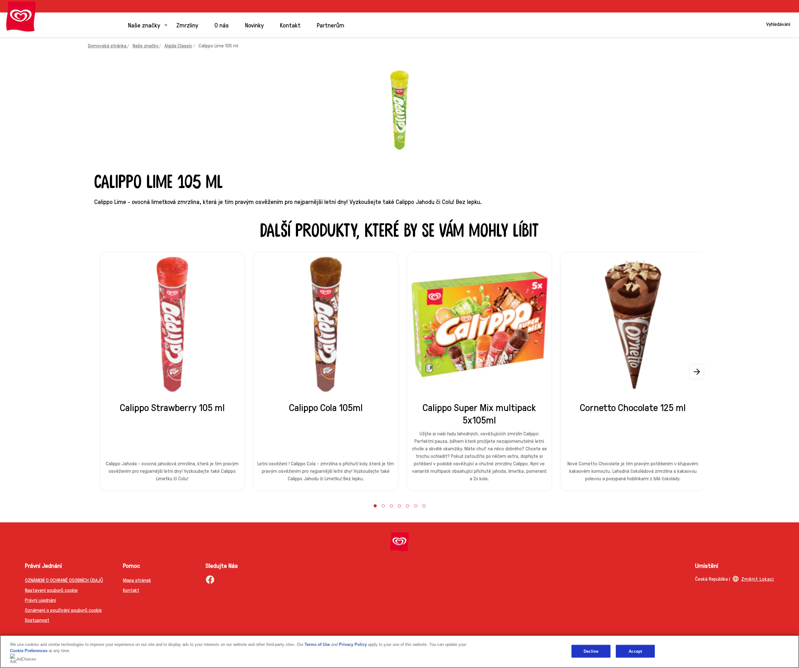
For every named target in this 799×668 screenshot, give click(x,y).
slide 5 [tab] (407, 505)
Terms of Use (317, 644)
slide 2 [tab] (383, 505)
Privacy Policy (353, 644)
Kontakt (290, 25)
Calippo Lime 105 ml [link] (218, 45)
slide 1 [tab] (375, 505)
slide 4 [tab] (399, 505)
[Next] (697, 371)
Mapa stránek (137, 580)
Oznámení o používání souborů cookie (63, 610)
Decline (591, 651)
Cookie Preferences (28, 650)
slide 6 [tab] (415, 505)
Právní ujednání (40, 600)
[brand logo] (399, 541)
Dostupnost (37, 620)
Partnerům (330, 25)
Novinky (254, 25)
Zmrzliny (187, 25)
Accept (635, 651)
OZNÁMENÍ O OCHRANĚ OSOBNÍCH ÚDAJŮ (64, 580)
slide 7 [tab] (423, 505)
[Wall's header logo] (21, 16)
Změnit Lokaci (757, 578)
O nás (221, 25)
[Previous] (101, 371)
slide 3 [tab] (391, 505)
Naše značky (144, 25)
